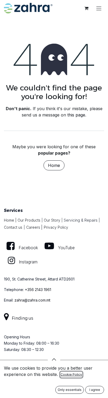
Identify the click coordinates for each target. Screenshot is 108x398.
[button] (54, 359)
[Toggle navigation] (99, 8)
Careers (33, 227)
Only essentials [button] (70, 390)
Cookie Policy (71, 374)
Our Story (52, 220)
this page (76, 115)
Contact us (13, 227)
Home (54, 165)
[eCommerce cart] (86, 8)
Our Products (29, 220)
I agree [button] (94, 390)
